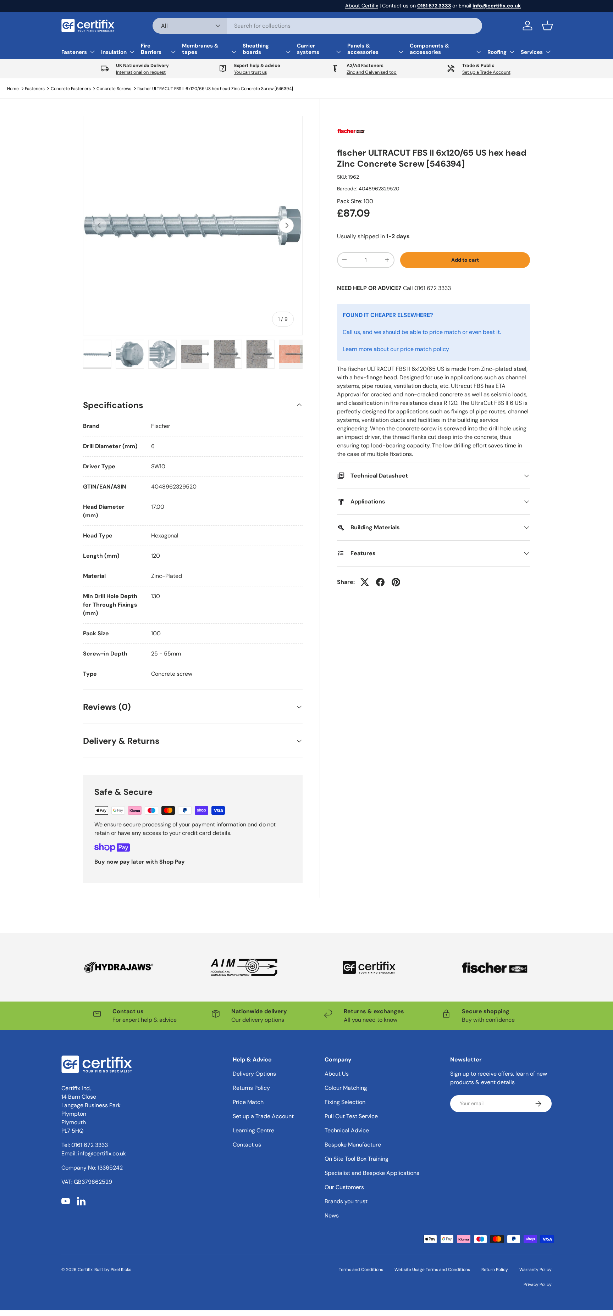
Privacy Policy (538, 1284)
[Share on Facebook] (380, 582)
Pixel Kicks (121, 1269)
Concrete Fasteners (71, 88)
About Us (337, 1073)
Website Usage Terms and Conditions (432, 1269)
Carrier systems (308, 49)
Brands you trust (346, 1201)
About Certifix (361, 5)
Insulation (114, 52)
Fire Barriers (151, 49)
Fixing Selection (345, 1102)
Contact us (247, 1144)
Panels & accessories (363, 49)
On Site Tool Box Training (356, 1158)
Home (13, 88)
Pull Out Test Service (351, 1116)
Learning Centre (253, 1130)
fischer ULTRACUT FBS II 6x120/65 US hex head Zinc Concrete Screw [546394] (215, 88)
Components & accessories (429, 49)
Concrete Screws (113, 88)
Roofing (497, 52)
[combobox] (317, 26)
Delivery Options (254, 1073)
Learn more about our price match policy (396, 349)
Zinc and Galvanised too (372, 72)
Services (532, 52)
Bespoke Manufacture (353, 1144)
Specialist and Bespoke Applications (372, 1173)
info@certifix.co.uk (102, 1153)
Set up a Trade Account (486, 72)
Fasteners (74, 52)
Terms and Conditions (361, 1269)
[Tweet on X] (364, 582)
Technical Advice (347, 1130)
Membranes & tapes (200, 49)
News (332, 1215)
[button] (547, 25)
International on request (141, 72)
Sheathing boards (256, 49)
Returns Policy (251, 1088)
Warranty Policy (535, 1269)
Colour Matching (346, 1088)
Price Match (248, 1102)
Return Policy (494, 1269)
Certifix (85, 1269)
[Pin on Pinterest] (396, 582)
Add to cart (465, 260)
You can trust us (250, 72)
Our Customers (344, 1187)
